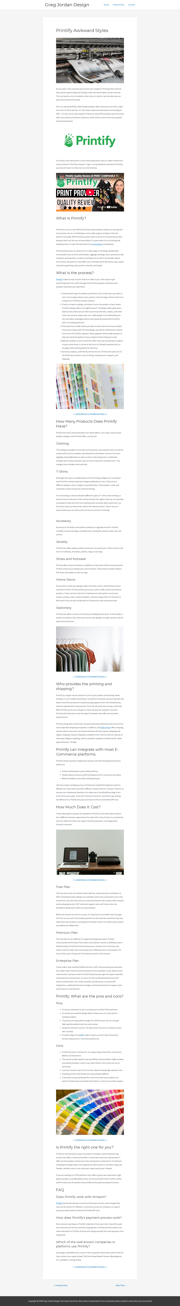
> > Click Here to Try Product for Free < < (90, 414)
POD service (105, 727)
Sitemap (64, 1301)
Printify (59, 279)
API (82, 1035)
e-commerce (97, 244)
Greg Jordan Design (67, 4)
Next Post (121, 1285)
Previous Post (60, 1285)
